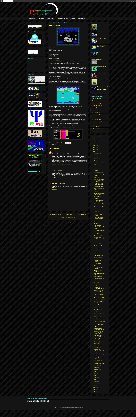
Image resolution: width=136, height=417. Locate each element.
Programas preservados (62, 18)
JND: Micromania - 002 (102, 80)
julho (95, 373)
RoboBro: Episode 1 (98, 155)
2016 (94, 391)
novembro (96, 365)
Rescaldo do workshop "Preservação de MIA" (99, 320)
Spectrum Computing (96, 114)
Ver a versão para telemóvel (68, 217)
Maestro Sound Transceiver (97, 305)
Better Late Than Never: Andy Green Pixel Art (99, 323)
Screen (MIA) (97, 307)
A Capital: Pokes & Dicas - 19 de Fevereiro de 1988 (99, 166)
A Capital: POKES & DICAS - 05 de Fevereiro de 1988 (98, 291)
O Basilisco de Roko (101, 38)
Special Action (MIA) (101, 66)
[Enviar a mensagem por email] (65, 143)
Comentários (32, 53)
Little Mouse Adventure (99, 228)
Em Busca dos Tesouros (99, 299)
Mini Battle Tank (97, 347)
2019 (53, 144)
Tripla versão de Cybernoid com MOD (99, 226)
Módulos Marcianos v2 (99, 172)
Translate (38, 27)
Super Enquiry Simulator (99, 309)
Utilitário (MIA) (100, 59)
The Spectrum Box (96, 112)
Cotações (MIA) (97, 341)
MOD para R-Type (98, 360)
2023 (94, 143)
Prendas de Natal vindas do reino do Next (99, 194)
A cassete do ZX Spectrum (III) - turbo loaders (99, 351)
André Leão (54, 183)
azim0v (54, 151)
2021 (94, 147)
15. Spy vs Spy (97, 263)
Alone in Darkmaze (98, 276)
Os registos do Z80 (98, 248)
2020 (94, 149)
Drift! (95, 265)
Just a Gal (96, 233)
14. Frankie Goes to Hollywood (98, 201)
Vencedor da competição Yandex (99, 288)
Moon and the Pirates (99, 162)
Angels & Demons (101, 73)
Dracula (99, 52)
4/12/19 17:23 (59, 170)
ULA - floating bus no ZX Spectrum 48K (99, 317)
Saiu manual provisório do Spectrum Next (99, 254)
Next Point (99, 31)
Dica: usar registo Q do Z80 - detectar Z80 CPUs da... (99, 180)
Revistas (73, 18)
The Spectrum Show (96, 119)
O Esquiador (97, 343)
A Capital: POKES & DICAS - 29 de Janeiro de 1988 (98, 332)
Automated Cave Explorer (98, 271)
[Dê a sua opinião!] (66, 143)
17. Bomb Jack (97, 345)
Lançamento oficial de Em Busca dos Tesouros (99, 280)
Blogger (81, 407)
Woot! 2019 (96, 223)
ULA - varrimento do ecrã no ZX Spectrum (99, 336)
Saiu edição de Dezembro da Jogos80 (97, 260)
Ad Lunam (96, 242)
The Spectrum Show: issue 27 (98, 210)
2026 (94, 138)
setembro (96, 369)
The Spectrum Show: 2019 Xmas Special (99, 184)
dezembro (96, 153)
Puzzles (95, 326)
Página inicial (31, 18)
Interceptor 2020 (97, 243)
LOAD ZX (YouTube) (96, 103)
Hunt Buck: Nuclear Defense (98, 251)
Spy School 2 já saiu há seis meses (99, 231)
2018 (94, 387)
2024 (94, 141)
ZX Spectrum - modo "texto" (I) (98, 268)
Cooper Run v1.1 (101, 25)
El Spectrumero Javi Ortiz (97, 121)
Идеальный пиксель (96, 107)
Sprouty (95, 221)
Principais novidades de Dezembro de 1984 (99, 362)
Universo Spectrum (96, 126)
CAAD (93, 100)
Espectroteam (50, 18)
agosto (96, 371)
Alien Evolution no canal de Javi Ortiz (99, 274)
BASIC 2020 (57, 60)
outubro (96, 367)
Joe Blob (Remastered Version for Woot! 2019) (99, 214)
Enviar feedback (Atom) (71, 222)
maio (95, 377)
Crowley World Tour (98, 186)
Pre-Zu (95, 160)
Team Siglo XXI (81, 18)
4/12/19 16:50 (59, 151)
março (95, 381)
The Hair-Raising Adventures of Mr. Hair (98, 284)
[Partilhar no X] (68, 143)
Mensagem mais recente (55, 214)
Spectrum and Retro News (97, 110)
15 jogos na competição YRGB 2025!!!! (102, 46)
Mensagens (32, 51)
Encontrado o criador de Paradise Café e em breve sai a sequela (102, 88)
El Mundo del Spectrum (97, 105)
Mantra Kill (96, 177)
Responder (54, 166)
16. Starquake (97, 311)
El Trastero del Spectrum (97, 124)
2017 (94, 389)
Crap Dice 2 (96, 191)
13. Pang (96, 157)
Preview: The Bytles (98, 235)
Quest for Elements (98, 158)
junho (95, 375)
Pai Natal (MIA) (97, 196)
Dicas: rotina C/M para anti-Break (99, 302)
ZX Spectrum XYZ (96, 131)
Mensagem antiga (82, 214)
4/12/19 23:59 (62, 183)
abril (95, 379)
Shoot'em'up (57, 144)
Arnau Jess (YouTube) (97, 98)
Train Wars (84, 62)
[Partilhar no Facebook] (69, 143)
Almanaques (41, 18)
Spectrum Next (95, 117)
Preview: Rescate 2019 (99, 297)
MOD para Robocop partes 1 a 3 (98, 339)
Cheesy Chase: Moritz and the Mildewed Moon (99, 218)
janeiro (96, 385)
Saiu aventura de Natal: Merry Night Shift (99, 207)
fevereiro (96, 383)
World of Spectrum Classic (97, 128)
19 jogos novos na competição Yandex (99, 329)
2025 (94, 140)
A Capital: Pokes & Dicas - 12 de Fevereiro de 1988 (99, 239)
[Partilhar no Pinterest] (70, 143)
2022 (94, 145)
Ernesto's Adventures (98, 257)
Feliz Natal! (96, 198)
